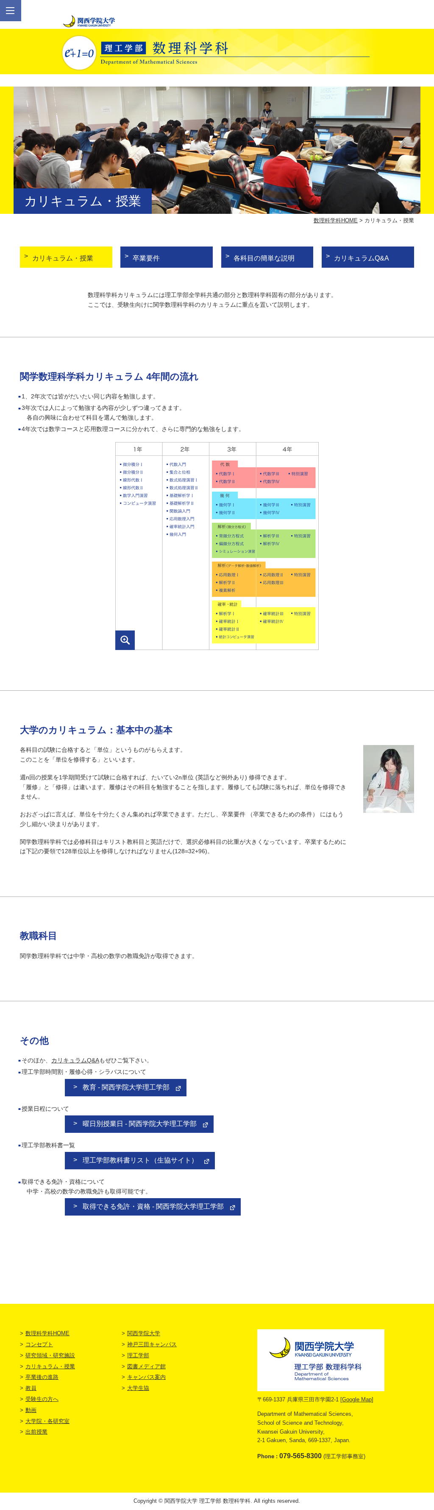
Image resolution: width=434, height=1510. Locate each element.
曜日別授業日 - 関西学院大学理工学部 (140, 1123)
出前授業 (36, 1432)
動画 (30, 1410)
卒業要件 (146, 258)
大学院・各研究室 (47, 1421)
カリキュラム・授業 (62, 258)
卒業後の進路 (41, 1377)
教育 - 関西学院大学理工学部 (126, 1087)
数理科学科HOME (336, 220)
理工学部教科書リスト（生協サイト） (140, 1160)
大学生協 (138, 1388)
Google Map (357, 1399)
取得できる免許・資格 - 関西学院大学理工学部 (153, 1206)
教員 (30, 1388)
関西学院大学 (143, 1333)
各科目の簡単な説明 (264, 258)
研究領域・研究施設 (50, 1355)
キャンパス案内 (146, 1377)
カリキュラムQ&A (361, 258)
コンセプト (39, 1344)
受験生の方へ (41, 1399)
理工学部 (138, 1355)
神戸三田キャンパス (152, 1344)
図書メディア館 (146, 1366)
